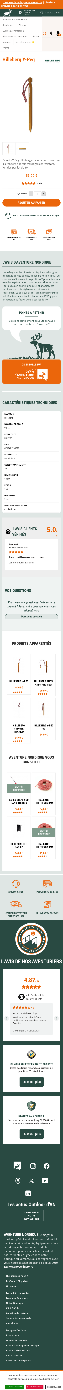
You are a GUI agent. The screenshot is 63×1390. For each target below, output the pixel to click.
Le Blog (18, 1166)
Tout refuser (36, 1387)
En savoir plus (31, 1082)
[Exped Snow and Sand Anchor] (19, 794)
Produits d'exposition (18, 1350)
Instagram (33, 1166)
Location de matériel (17, 1313)
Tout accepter (15, 1387)
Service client (15, 892)
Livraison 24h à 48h (31, 239)
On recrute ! (12, 1286)
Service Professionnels (18, 1318)
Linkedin (28, 1193)
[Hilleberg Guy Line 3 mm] (44, 794)
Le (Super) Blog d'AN (17, 1281)
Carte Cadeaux (14, 1355)
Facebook (46, 1166)
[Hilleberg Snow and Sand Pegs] (44, 675)
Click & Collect (14, 1308)
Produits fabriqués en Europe (22, 1345)
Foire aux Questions (17, 1298)
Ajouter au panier (31, 203)
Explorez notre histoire (18, 1266)
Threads (18, 1181)
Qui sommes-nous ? (17, 1275)
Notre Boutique (14, 1303)
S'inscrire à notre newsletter (31, 1215)
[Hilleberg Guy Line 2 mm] (44, 838)
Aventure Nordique (21, 1234)
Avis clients (12, 1323)
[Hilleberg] (52, 61)
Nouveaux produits (16, 1340)
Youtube (45, 1181)
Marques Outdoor (16, 1330)
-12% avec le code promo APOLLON (22, 2)
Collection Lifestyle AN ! (19, 1360)
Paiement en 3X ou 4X (14, 239)
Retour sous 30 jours (49, 239)
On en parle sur (31, 364)
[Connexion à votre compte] (51, 34)
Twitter (31, 1181)
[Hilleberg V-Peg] (19, 674)
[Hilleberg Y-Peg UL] (44, 719)
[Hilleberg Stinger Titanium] (19, 720)
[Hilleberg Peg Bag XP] (19, 838)
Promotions (12, 1335)
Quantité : (22, 193)
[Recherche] (44, 34)
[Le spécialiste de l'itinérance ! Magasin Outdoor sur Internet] (7, 13)
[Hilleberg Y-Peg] (9, 148)
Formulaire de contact (18, 1293)
